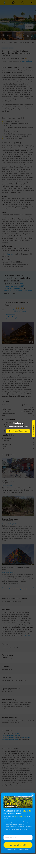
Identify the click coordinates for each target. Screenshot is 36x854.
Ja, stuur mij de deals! (18, 845)
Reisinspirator (33, 430)
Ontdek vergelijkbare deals (18, 431)
